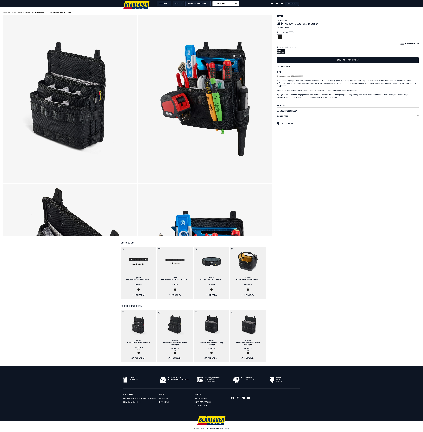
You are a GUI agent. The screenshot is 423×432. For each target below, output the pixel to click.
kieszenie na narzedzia (39, 12)
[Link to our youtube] (248, 398)
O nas (177, 4)
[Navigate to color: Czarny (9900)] (138, 289)
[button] (123, 249)
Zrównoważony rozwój (197, 4)
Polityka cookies (201, 398)
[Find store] (272, 4)
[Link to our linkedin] (243, 398)
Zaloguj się (291, 4)
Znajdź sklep (287, 123)
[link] (138, 273)
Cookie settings (201, 405)
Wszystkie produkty (24, 12)
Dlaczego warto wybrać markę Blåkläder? (139, 398)
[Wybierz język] (281, 3)
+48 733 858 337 (133, 379)
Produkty (163, 4)
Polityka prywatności (203, 402)
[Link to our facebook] (232, 398)
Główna (14, 12)
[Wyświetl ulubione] (276, 3)
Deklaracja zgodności (132, 402)
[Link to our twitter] (238, 398)
